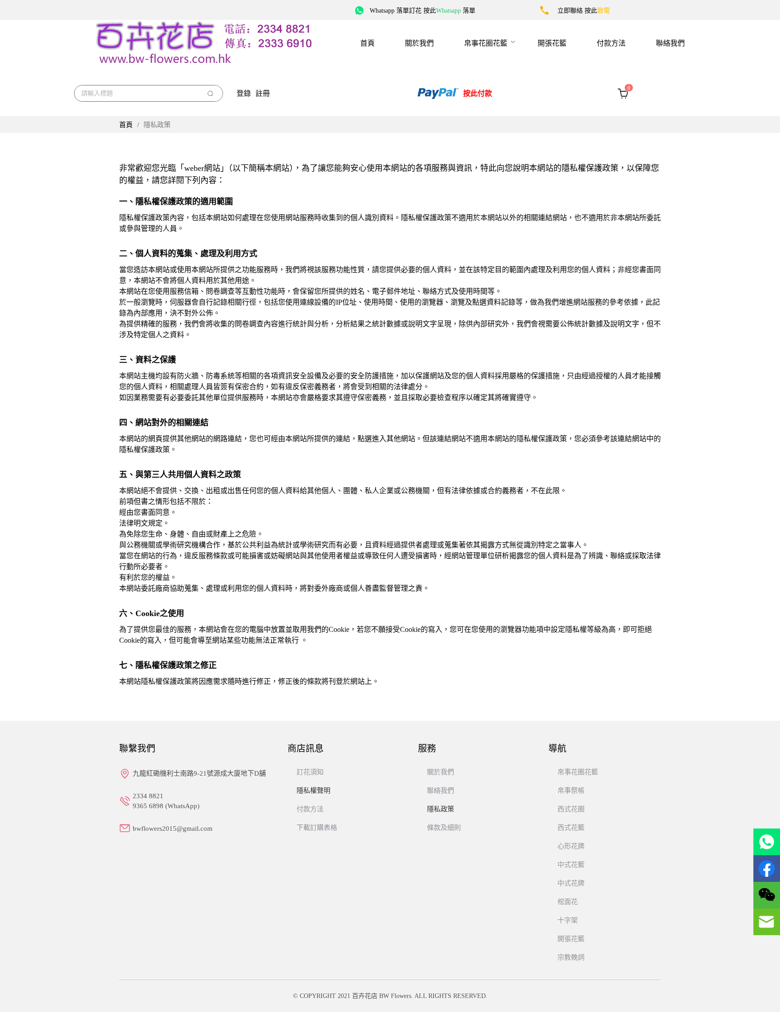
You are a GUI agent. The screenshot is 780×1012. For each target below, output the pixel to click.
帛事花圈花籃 (485, 43)
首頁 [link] (126, 124)
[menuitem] (367, 43)
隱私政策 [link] (157, 124)
